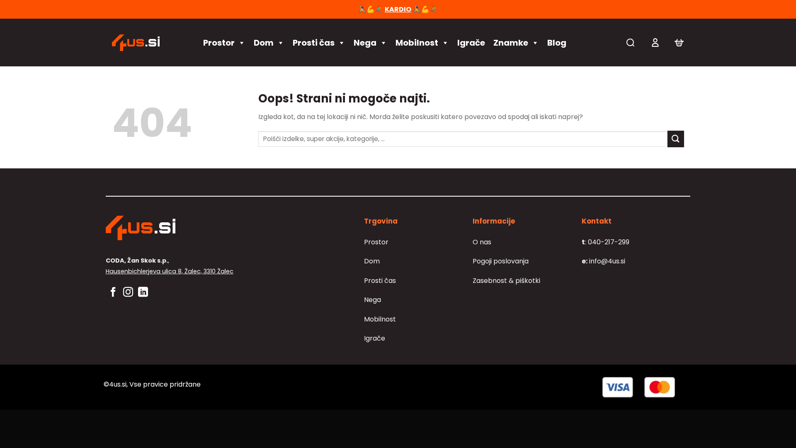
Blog (556, 43)
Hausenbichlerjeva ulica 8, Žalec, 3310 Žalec (169, 271)
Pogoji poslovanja (501, 261)
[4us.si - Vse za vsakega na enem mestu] (149, 42)
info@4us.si (603, 261)
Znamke (510, 43)
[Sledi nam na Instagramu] (128, 292)
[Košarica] (679, 43)
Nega (365, 43)
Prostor (219, 43)
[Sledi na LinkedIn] (143, 292)
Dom (264, 43)
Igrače (471, 43)
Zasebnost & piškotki (506, 280)
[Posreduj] (675, 139)
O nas (482, 242)
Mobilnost (417, 43)
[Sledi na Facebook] (113, 292)
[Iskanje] (630, 42)
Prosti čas (314, 43)
